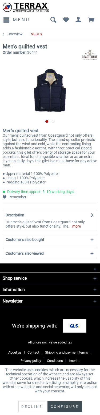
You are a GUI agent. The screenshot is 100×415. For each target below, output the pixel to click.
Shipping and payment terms (66, 352)
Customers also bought (25, 239)
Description (15, 215)
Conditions (55, 361)
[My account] (78, 20)
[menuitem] (16, 20)
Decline (31, 407)
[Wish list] (66, 20)
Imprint (74, 361)
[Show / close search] (53, 20)
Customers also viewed (25, 253)
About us (15, 352)
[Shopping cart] (91, 20)
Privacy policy (31, 361)
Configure (65, 407)
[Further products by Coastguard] (89, 55)
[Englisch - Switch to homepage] (26, 7)
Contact (33, 352)
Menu (21, 19)
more (76, 226)
